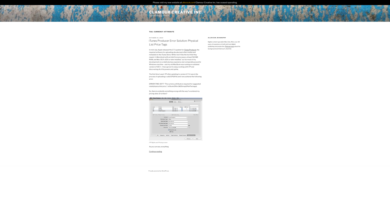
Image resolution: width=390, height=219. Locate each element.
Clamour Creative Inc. (176, 12)
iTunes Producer (190, 50)
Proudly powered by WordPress (158, 171)
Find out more (229, 46)
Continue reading (155, 151)
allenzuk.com (188, 2)
